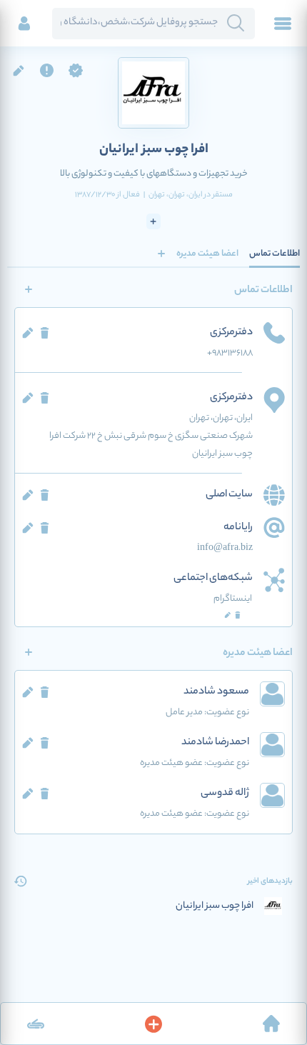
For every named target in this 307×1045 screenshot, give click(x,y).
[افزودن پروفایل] (153, 1023)
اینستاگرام (232, 598)
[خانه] (271, 1023)
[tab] (274, 253)
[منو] (283, 23)
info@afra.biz (225, 548)
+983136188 (230, 353)
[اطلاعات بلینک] (36, 1023)
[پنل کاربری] (24, 23)
